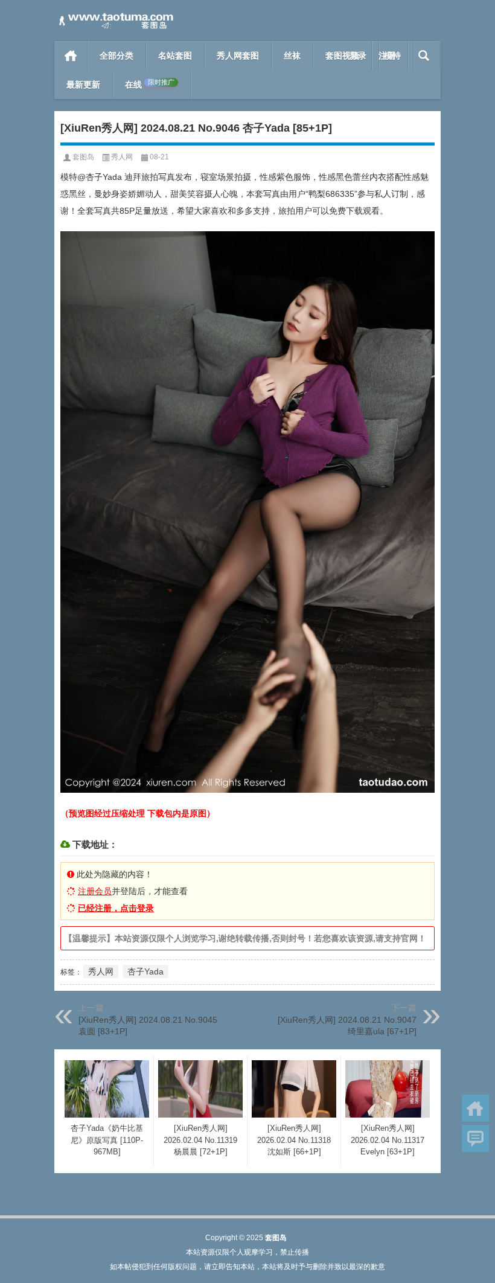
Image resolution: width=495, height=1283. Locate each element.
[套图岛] (114, 16)
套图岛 (83, 157)
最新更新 (83, 84)
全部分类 (116, 55)
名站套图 (175, 55)
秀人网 (122, 157)
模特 (392, 55)
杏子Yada (145, 971)
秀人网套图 (238, 55)
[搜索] (424, 55)
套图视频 (342, 55)
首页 (71, 55)
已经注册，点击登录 (116, 908)
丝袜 (292, 55)
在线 (149, 84)
